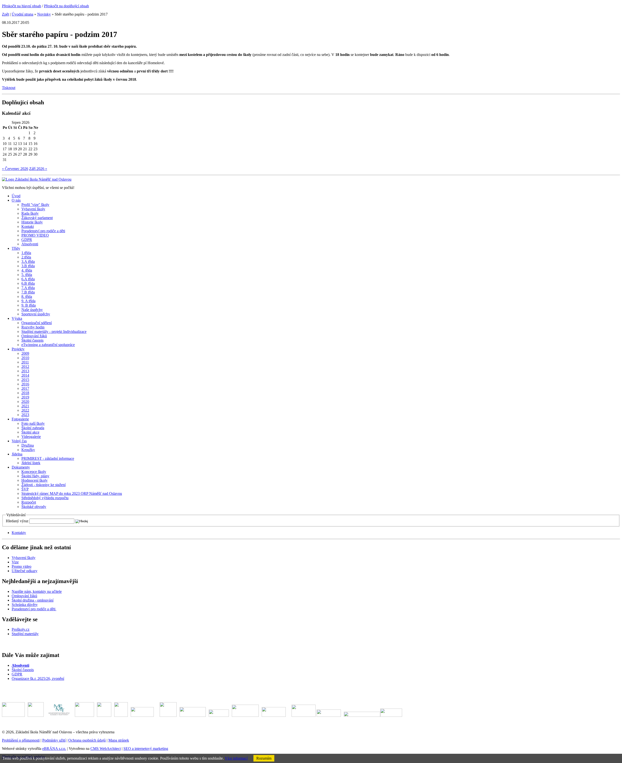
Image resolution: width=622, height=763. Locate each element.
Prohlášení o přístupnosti (21, 740)
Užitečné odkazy (24, 571)
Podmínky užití (54, 740)
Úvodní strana (22, 14)
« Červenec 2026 (15, 169)
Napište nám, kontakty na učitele (37, 591)
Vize (15, 562)
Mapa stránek (118, 740)
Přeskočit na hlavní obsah (21, 6)
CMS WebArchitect (105, 748)
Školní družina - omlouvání (32, 600)
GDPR (17, 674)
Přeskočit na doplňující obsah (66, 6)
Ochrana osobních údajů (87, 740)
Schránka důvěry (25, 605)
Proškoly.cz (20, 629)
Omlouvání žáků (24, 596)
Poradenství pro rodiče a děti (34, 609)
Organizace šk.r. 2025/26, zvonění (38, 678)
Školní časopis (23, 670)
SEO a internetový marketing (145, 748)
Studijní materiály (25, 634)
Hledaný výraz (17, 521)
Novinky (44, 14)
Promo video (21, 566)
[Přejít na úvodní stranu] (36, 179)
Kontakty (19, 533)
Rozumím (263, 758)
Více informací (236, 758)
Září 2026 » (38, 169)
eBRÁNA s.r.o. (54, 748)
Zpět (5, 14)
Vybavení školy (23, 558)
